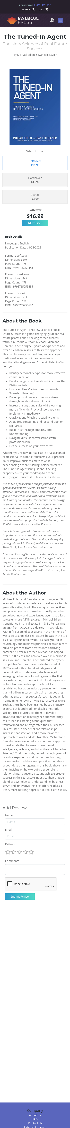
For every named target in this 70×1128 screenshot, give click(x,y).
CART (41, 9)
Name (9, 815)
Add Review (15, 807)
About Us (35, 1115)
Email (8, 830)
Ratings (10, 844)
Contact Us (35, 1123)
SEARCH (26, 9)
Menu (61, 20)
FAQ (35, 1119)
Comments (12, 861)
